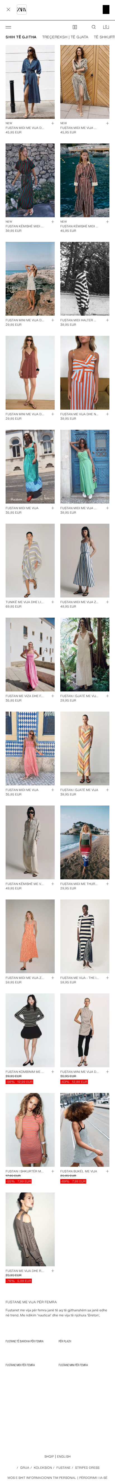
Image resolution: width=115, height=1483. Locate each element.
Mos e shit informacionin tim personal (42, 1478)
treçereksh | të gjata (65, 37)
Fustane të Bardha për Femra (25, 1341)
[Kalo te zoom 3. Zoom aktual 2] (74, 27)
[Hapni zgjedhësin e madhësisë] (50, 123)
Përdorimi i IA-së (93, 1477)
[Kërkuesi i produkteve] (93, 27)
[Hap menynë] (8, 27)
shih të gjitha (21, 37)
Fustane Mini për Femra (73, 1365)
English (64, 1456)
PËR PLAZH (65, 1341)
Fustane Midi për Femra (20, 1365)
